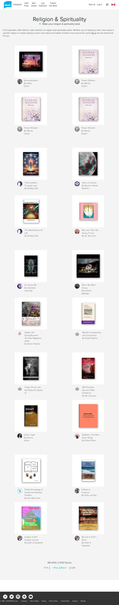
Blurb (93, 33)
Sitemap (83, 601)
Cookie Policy (65, 601)
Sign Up (92, 4)
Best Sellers (34, 4)
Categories (17, 4)
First (46, 567)
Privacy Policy (53, 601)
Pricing (44, 601)
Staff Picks (26, 4)
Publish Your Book (53, 4)
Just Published (43, 4)
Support (75, 601)
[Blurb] (7, 6)
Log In (99, 4)
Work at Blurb (34, 601)
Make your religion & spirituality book (61, 24)
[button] (113, 5)
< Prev (55, 567)
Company (24, 601)
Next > (64, 567)
